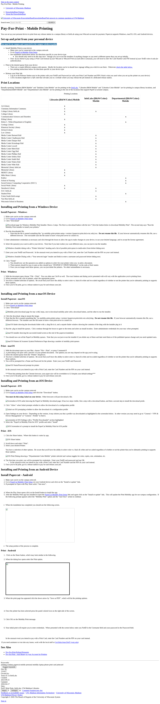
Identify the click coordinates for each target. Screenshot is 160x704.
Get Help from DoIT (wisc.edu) (67, 642)
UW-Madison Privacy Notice (11, 695)
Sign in (3, 701)
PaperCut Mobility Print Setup (26, 52)
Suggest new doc (36, 690)
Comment (26, 690)
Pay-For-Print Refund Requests (17, 652)
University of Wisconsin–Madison (68, 693)
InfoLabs (74, 88)
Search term (5, 22)
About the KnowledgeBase (16, 14)
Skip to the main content (10, 2)
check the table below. (124, 67)
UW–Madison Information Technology (40, 693)
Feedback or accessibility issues (12, 693)
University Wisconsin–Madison (18, 8)
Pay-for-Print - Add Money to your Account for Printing (26, 654)
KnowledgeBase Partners (15, 12)
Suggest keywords (9, 667)
